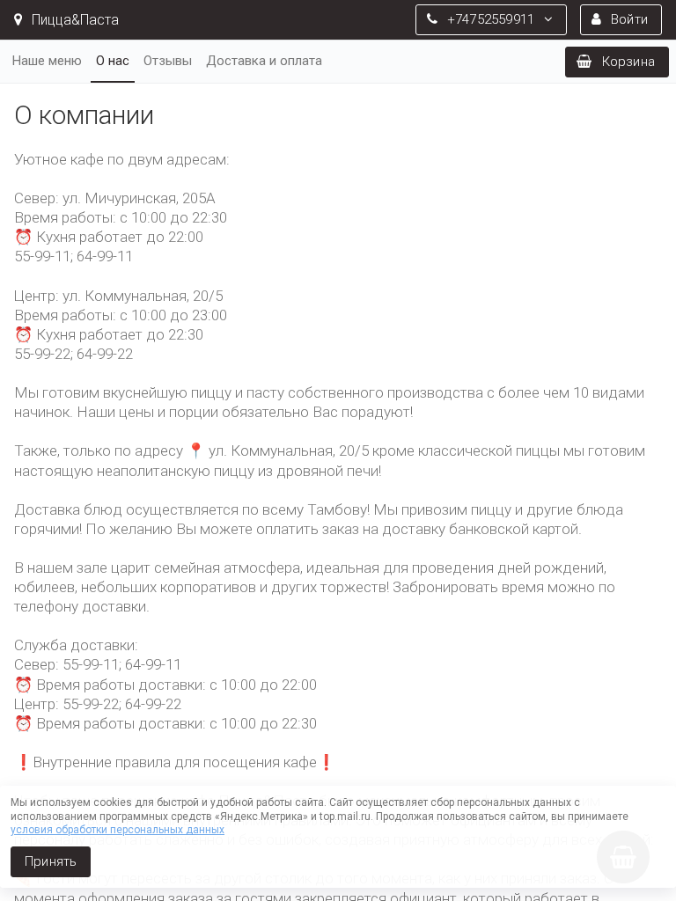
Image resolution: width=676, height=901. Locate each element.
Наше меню (47, 61)
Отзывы (167, 61)
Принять (51, 861)
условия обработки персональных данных (117, 830)
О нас (112, 61)
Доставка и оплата (264, 61)
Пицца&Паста (73, 19)
